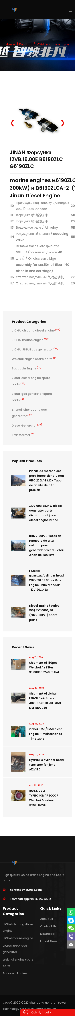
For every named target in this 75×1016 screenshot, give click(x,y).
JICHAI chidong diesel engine (36, 330)
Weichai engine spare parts (34, 359)
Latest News (49, 941)
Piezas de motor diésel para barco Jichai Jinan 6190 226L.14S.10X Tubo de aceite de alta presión (46, 480)
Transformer (23, 435)
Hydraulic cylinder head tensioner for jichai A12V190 (46, 764)
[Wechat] (71, 928)
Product (25, 44)
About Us (46, 919)
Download (47, 934)
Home (10, 44)
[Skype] (71, 920)
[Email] (71, 944)
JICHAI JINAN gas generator (35, 349)
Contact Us (48, 926)
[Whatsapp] (71, 912)
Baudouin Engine (27, 368)
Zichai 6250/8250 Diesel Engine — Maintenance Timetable (46, 734)
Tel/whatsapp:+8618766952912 (30, 899)
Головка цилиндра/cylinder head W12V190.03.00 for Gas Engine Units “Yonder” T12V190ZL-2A (46, 580)
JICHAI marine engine (52, 44)
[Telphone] (71, 936)
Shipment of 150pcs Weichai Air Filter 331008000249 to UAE (44, 667)
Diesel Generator (27, 425)
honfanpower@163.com (26, 890)
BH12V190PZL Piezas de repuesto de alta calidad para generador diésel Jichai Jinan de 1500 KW (46, 545)
